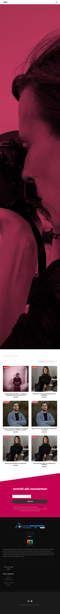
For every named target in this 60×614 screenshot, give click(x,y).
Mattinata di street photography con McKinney (44, 394)
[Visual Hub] (5, 2)
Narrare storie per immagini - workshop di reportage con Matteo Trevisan (15, 429)
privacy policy (41, 507)
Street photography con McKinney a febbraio (44, 464)
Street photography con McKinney (15, 463)
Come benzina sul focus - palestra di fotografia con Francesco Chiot (15, 394)
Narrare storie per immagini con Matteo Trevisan (44, 429)
